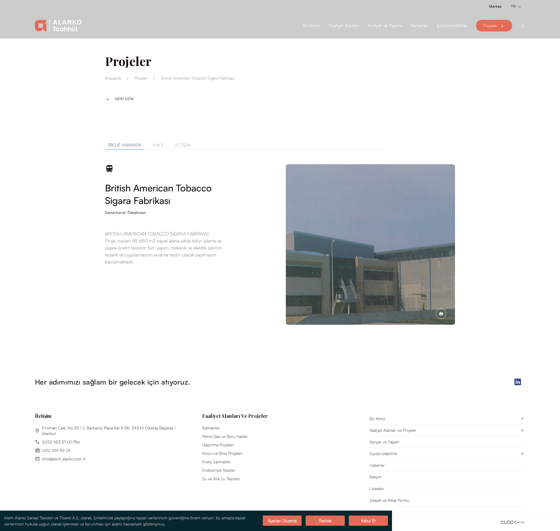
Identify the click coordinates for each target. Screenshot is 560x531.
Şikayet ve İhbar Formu (390, 500)
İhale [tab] (158, 144)
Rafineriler (211, 427)
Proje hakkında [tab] (124, 144)
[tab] (121, 145)
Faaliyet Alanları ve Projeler (393, 430)
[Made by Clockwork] (512, 521)
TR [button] (514, 6)
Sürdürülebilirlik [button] (452, 25)
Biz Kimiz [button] (311, 25)
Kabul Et (368, 520)
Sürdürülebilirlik (383, 453)
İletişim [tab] (182, 144)
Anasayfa (113, 78)
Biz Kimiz (377, 418)
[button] (441, 313)
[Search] (523, 26)
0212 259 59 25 (56, 450)
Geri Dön (124, 99)
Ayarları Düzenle (282, 520)
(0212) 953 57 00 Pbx (61, 441)
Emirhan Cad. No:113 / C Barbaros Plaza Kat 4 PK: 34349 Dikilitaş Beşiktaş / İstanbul (109, 430)
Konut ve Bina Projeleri (222, 453)
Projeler (490, 25)
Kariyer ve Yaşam (384, 441)
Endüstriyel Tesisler (218, 470)
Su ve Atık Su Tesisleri (221, 478)
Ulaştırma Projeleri (218, 444)
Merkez (495, 6)
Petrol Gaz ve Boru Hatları (225, 436)
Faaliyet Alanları (344, 25)
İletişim (376, 476)
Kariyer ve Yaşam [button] (385, 25)
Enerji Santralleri (216, 461)
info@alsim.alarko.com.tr (64, 458)
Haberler (419, 25)
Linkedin (377, 488)
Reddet (325, 520)
